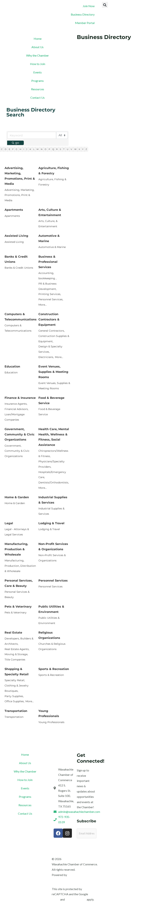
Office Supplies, (14, 701)
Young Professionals (48, 713)
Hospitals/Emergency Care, (52, 475)
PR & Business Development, (47, 286)
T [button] (63, 149)
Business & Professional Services (47, 262)
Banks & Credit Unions (16, 259)
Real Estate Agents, (17, 649)
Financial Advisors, (16, 409)
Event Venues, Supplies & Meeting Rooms (53, 372)
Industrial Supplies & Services (52, 499)
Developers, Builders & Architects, (19, 641)
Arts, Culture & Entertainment (49, 212)
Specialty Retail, (15, 680)
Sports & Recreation (53, 669)
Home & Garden (17, 497)
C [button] (2, 149)
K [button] (30, 149)
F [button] (13, 149)
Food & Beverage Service (51, 400)
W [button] (75, 149)
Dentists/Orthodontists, (53, 482)
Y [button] (82, 149)
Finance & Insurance (20, 398)
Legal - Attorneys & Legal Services (17, 532)
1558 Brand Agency (80, 875)
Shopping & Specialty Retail (17, 671)
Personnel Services (53, 580)
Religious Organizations (49, 635)
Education (12, 366)
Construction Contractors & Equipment (48, 319)
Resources (37, 89)
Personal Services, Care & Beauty (19, 583)
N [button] (41, 149)
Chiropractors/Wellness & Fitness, (53, 453)
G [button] (16, 149)
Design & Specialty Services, (50, 349)
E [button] (9, 149)
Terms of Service (75, 899)
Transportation (16, 711)
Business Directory (83, 14)
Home (38, 38)
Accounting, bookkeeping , (47, 276)
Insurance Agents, (16, 403)
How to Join (37, 64)
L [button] (33, 149)
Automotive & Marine (49, 238)
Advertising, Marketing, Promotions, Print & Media (20, 175)
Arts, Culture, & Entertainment (47, 224)
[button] (105, 5)
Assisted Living (16, 235)
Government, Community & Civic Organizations (19, 434)
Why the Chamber (37, 55)
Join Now (89, 6)
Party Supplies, (14, 696)
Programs (37, 80)
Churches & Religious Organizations (51, 646)
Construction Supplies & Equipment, (53, 339)
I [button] (23, 149)
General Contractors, (51, 330)
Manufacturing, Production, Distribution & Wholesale (20, 566)
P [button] (49, 149)
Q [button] (53, 149)
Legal (9, 523)
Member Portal (85, 23)
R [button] (57, 149)
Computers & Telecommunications (21, 316)
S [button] (60, 149)
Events (37, 72)
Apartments (14, 209)
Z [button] (86, 149)
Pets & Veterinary (18, 606)
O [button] (45, 149)
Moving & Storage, (16, 654)
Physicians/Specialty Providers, (51, 464)
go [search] (17, 142)
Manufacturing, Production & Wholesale (16, 549)
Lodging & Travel (51, 523)
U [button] (67, 149)
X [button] (79, 149)
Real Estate (13, 632)
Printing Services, (49, 294)
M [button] (38, 149)
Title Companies (15, 659)
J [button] (26, 149)
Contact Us (37, 97)
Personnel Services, (50, 299)
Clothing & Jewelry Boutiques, (17, 688)
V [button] (71, 149)
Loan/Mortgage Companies (15, 417)
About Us (37, 47)
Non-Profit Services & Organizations (53, 546)
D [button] (5, 149)
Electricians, (46, 357)
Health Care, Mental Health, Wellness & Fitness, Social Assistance (53, 437)
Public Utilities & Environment (51, 609)
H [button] (20, 149)
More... (42, 304)
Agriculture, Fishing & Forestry (53, 170)
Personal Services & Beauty (17, 594)
